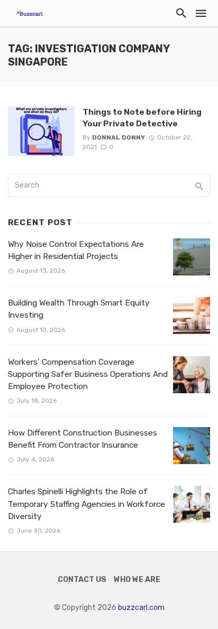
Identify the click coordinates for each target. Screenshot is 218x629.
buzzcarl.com (141, 607)
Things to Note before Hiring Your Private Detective (142, 117)
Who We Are (137, 579)
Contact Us (82, 579)
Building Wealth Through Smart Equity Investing (79, 309)
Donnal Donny (118, 137)
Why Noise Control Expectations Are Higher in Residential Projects (76, 250)
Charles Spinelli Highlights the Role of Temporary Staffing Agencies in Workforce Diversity (86, 504)
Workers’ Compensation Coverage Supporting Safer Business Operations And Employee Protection (88, 374)
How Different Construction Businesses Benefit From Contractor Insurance (82, 439)
